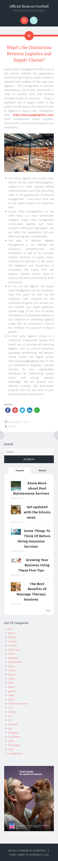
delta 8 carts (14, 649)
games (11, 687)
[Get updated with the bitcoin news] (16, 514)
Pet (9, 720)
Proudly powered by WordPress (27, 850)
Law (10, 707)
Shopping (13, 732)
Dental (11, 653)
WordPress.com (39, 854)
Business (12, 637)
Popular (20, 470)
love (10, 716)
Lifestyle (12, 711)
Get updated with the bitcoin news (37, 512)
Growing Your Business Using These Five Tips (33, 565)
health (11, 695)
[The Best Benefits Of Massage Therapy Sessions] (16, 591)
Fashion (12, 670)
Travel (11, 749)
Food (10, 682)
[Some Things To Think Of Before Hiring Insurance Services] (16, 533)
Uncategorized (15, 753)
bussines (12, 641)
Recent (42, 470)
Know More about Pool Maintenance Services (31, 488)
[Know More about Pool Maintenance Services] (16, 490)
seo (10, 728)
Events (11, 666)
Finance (12, 674)
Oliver (12, 426)
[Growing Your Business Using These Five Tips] (16, 562)
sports (11, 740)
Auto (10, 628)
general (11, 691)
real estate (13, 724)
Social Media (14, 736)
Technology (13, 745)
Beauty (11, 633)
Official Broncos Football (29, 6)
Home (11, 699)
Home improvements (18, 703)
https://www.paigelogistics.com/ (33, 115)
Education (13, 657)
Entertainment (14, 662)
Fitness (11, 678)
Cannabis (12, 645)
